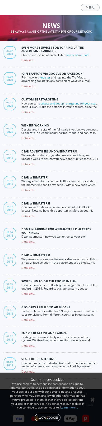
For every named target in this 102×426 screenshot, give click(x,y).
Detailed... (28, 60)
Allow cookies (48, 418)
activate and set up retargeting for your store (68, 103)
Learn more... (69, 407)
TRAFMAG (22, 7)
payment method (77, 55)
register (45, 77)
